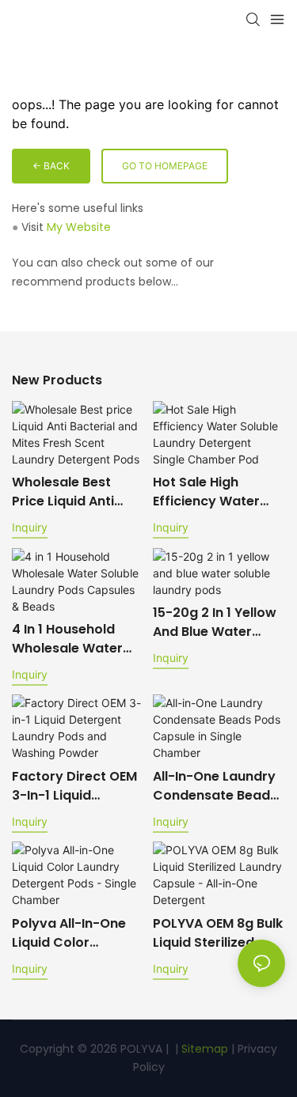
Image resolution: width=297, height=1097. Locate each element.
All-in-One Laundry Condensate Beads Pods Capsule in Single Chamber (215, 786)
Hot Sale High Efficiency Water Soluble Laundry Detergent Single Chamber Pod (207, 492)
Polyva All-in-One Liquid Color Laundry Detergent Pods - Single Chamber (73, 933)
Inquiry (30, 527)
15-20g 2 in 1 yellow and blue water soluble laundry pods (214, 622)
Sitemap (203, 1049)
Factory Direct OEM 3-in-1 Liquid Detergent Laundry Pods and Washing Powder (74, 786)
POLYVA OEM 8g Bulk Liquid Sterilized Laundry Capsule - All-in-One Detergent (218, 933)
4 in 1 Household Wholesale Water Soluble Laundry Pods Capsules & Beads (67, 639)
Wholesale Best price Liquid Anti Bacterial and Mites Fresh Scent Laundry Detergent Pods (74, 492)
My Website (79, 227)
